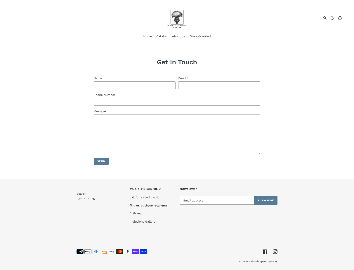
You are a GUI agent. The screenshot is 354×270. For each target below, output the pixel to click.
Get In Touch (86, 199)
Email (183, 78)
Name (98, 78)
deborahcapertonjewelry (263, 261)
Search (81, 193)
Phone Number (104, 95)
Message (100, 111)
